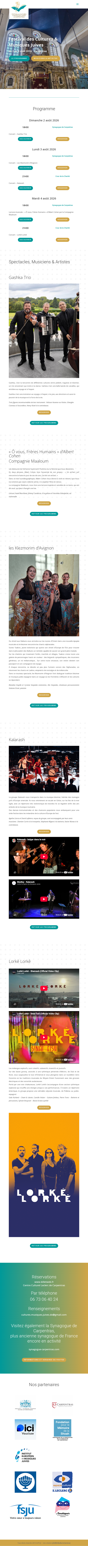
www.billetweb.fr (44, 1281)
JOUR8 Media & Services (61, 1543)
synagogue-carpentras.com (44, 1349)
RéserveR (63, 139)
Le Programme (19, 58)
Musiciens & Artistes (46, 58)
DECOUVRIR (25, 139)
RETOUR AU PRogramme (44, 423)
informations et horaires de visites (44, 1360)
